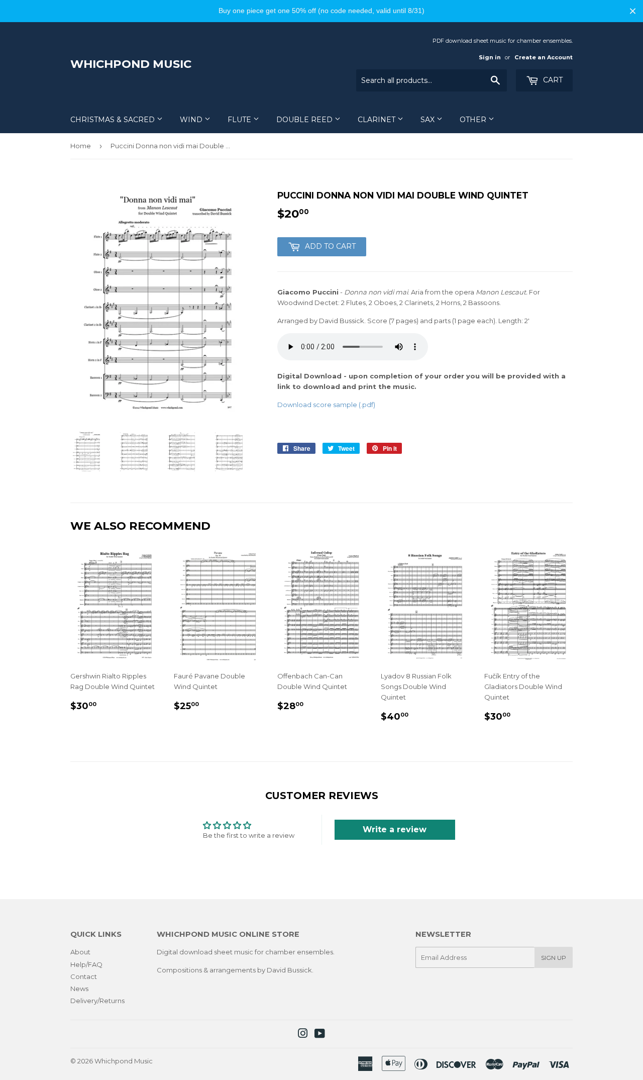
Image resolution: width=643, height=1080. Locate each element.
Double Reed (305, 119)
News (79, 989)
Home (80, 146)
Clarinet (377, 119)
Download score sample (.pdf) (326, 405)
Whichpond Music (130, 64)
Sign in (490, 57)
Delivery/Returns (97, 1001)
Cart (552, 79)
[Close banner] (632, 11)
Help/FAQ (86, 964)
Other (474, 119)
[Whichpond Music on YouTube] (319, 1035)
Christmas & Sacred (113, 119)
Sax (428, 119)
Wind (192, 119)
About (80, 952)
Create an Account (543, 57)
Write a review (394, 829)
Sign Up (553, 957)
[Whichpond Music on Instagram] (303, 1035)
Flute (240, 119)
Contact (83, 976)
